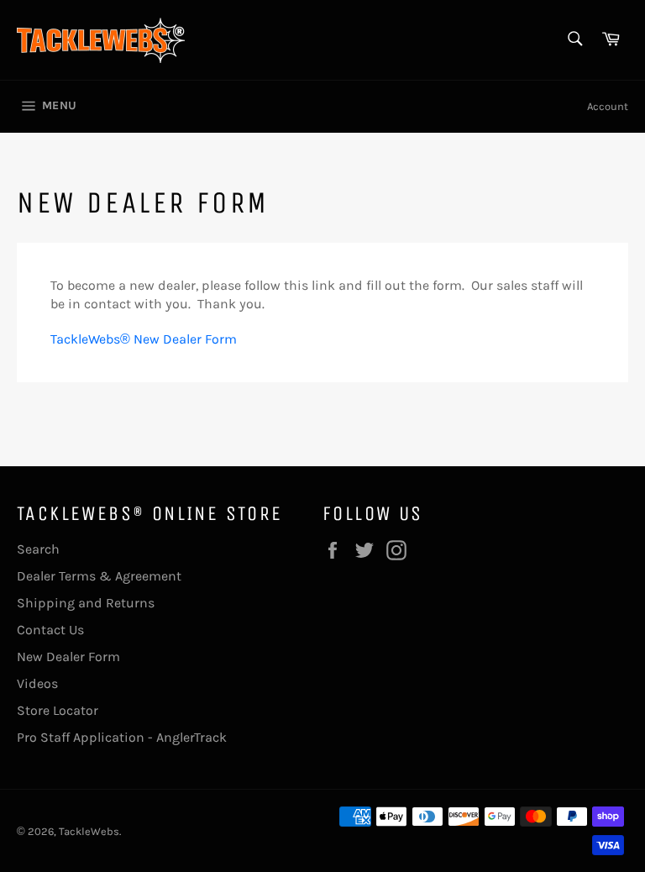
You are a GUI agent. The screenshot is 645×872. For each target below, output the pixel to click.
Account (607, 106)
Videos (37, 683)
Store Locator (57, 710)
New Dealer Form (68, 657)
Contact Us (50, 630)
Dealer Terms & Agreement (99, 576)
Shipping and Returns (86, 603)
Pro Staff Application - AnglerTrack (122, 737)
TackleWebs (89, 831)
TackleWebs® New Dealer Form (143, 339)
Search (38, 549)
